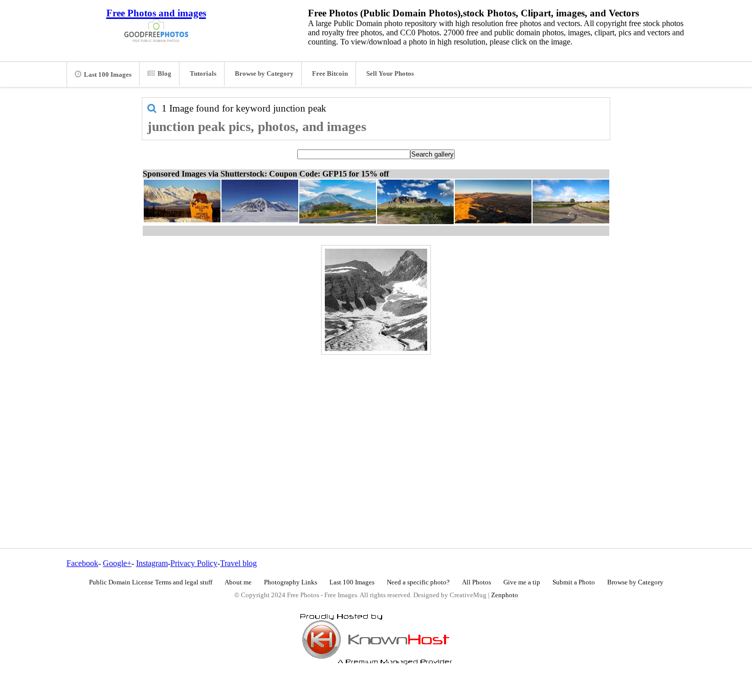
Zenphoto (504, 595)
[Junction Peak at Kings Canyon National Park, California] (376, 300)
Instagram (152, 563)
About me (238, 582)
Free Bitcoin (330, 73)
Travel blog (238, 563)
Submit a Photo (573, 582)
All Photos (476, 582)
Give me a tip (521, 582)
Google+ (117, 563)
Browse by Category (264, 73)
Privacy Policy (193, 563)
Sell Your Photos (390, 73)
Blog (164, 73)
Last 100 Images (107, 74)
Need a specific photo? (418, 582)
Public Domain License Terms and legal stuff (150, 582)
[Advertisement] (376, 429)
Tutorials (203, 73)
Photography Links (290, 582)
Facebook (82, 563)
